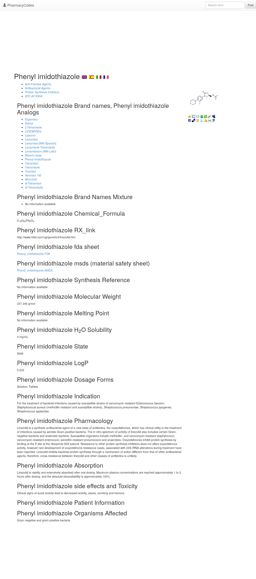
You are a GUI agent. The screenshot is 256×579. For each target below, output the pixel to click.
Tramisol (30, 171)
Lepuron (30, 135)
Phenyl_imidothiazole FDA (33, 254)
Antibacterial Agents (37, 88)
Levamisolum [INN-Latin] (40, 151)
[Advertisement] (128, 40)
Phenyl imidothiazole (38, 159)
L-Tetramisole (33, 127)
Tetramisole (32, 167)
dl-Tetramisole (34, 187)
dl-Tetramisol (33, 183)
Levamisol (31, 139)
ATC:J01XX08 (33, 96)
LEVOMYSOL (33, 131)
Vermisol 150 (33, 175)
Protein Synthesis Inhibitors (42, 92)
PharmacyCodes (20, 5)
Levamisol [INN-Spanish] (40, 143)
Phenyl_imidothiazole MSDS (35, 270)
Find (250, 5)
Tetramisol (31, 163)
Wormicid (31, 179)
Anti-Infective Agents (38, 84)
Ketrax (29, 123)
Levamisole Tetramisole (40, 147)
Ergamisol (31, 119)
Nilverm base (33, 155)
